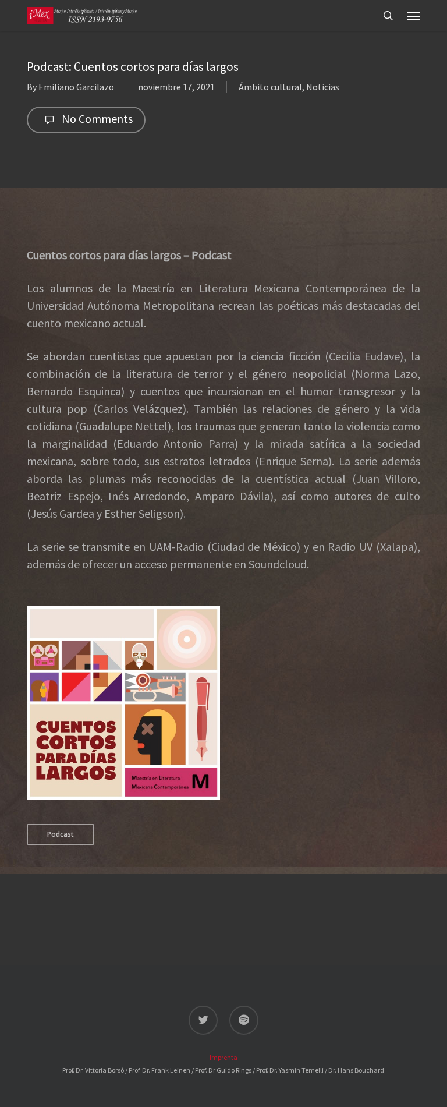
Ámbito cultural (270, 87)
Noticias (322, 87)
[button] (413, 16)
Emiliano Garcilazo (76, 87)
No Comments (96, 118)
